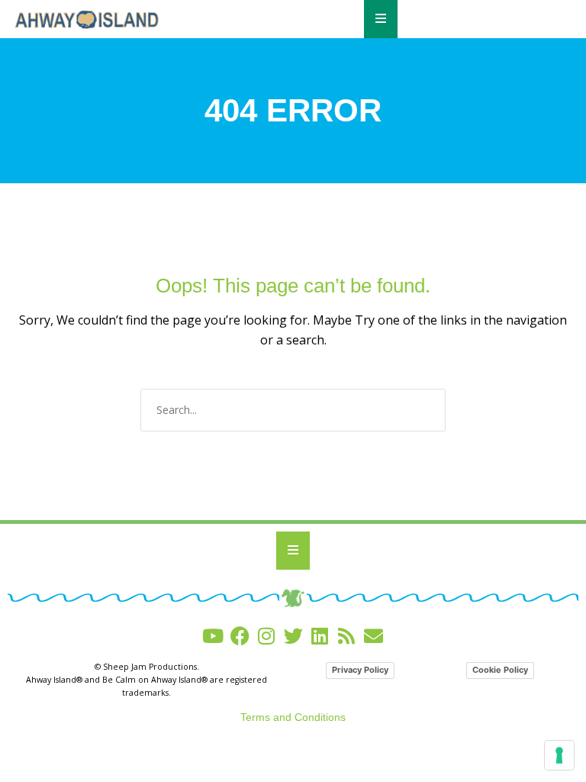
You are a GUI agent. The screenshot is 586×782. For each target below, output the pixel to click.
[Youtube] (213, 635)
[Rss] (346, 635)
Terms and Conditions (293, 717)
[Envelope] (373, 635)
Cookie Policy (500, 669)
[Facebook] (240, 635)
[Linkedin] (320, 635)
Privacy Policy (360, 669)
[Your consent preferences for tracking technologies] (559, 755)
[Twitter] (293, 635)
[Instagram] (266, 635)
